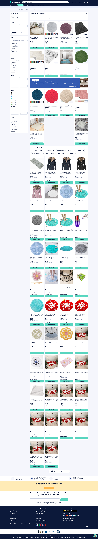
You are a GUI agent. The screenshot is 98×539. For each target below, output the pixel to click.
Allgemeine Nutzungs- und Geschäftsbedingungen (53, 537)
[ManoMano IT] (40, 525)
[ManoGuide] (95, 536)
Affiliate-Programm (13, 522)
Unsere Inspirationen (40, 516)
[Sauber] (67, 2)
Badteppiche (33, 9)
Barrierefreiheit (82, 537)
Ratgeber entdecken (72, 86)
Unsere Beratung (39, 510)
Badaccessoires (18, 9)
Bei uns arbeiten (13, 520)
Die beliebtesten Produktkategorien (43, 511)
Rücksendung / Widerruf (14, 511)
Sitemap (23, 537)
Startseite (11, 9)
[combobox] (83, 13)
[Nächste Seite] (68, 471)
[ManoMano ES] (45, 525)
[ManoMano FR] (37, 525)
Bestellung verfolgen (14, 510)
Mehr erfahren (60, 503)
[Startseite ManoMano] (15, 2)
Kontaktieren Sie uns (14, 515)
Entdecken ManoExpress (41, 520)
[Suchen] (23, 2)
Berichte (76, 537)
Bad (14, 9)
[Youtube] (69, 521)
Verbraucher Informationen (69, 537)
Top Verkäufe (38, 518)
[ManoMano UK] (43, 525)
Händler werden (13, 518)
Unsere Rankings (39, 513)
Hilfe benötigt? (12, 513)
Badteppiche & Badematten (25, 9)
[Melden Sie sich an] (85, 2)
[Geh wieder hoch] (87, 526)
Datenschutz (33, 537)
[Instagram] (72, 521)
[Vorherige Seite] (50, 471)
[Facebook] (67, 521)
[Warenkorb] (87, 2)
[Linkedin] (64, 521)
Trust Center (39, 537)
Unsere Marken (39, 515)
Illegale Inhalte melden (14, 516)
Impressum (28, 537)
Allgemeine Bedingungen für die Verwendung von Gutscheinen (22, 523)
